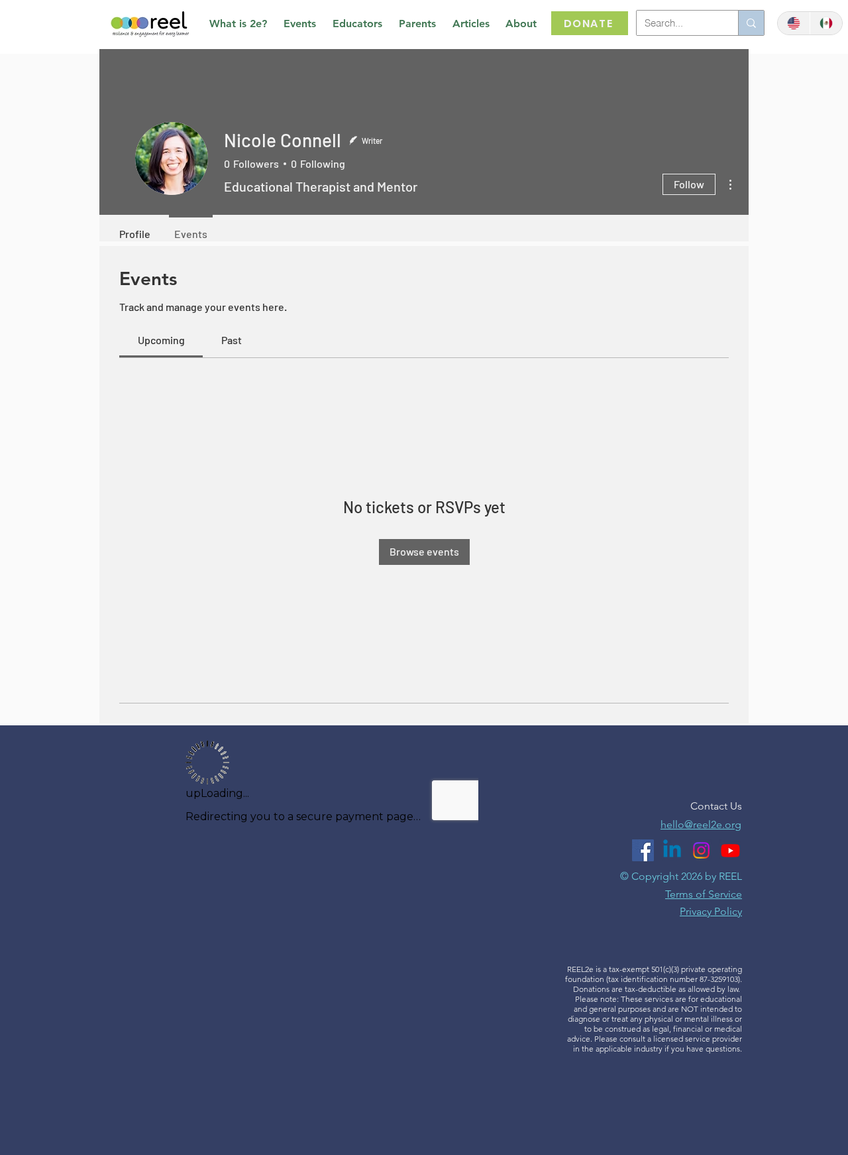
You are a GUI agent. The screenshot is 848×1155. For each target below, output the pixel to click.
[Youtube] (730, 850)
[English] (794, 23)
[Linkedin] (672, 850)
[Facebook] (643, 850)
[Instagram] (701, 850)
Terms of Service (703, 894)
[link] (161, 340)
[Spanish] (826, 23)
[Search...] (751, 23)
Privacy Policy (711, 911)
